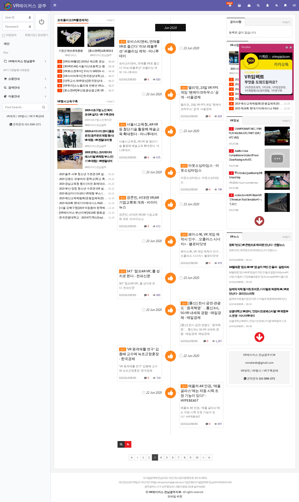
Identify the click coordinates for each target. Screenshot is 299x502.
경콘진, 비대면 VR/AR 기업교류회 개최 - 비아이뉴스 (139, 202)
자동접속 (10, 35)
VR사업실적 (237, 45)
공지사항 (235, 22)
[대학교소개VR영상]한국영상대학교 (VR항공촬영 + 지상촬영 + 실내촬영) (106, 81)
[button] (54, 5)
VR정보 (234, 120)
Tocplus (246, 47)
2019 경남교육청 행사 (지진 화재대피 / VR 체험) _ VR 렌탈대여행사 (100, 184)
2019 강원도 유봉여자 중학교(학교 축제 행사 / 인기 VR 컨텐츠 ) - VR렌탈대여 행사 (109, 179)
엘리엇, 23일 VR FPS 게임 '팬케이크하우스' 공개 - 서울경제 (200, 92)
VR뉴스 (234, 236)
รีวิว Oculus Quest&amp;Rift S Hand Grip (245, 182)
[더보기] (259, 224)
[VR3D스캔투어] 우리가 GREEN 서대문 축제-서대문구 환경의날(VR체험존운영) (109, 71)
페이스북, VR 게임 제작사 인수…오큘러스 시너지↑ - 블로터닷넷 (200, 239)
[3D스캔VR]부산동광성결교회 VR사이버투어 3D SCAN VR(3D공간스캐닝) (105, 90)
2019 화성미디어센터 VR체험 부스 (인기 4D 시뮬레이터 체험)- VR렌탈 (101, 193)
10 (197, 457)
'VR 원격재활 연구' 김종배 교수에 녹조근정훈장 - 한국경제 (139, 354)
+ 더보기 (286, 22)
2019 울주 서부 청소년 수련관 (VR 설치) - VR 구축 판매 (92, 174)
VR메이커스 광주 (29, 5)
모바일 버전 (174, 496)
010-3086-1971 (33, 124)
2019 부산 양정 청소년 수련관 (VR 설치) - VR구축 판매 (91, 188)
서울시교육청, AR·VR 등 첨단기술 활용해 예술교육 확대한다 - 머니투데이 (139, 129)
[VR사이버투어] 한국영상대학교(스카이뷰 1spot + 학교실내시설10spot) (105, 76)
